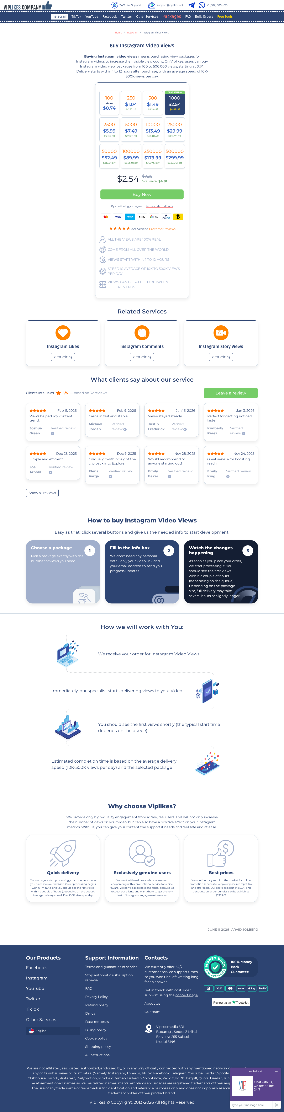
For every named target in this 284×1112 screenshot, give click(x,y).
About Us (152, 1003)
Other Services (147, 17)
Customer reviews (162, 229)
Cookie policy (96, 1038)
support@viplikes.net (170, 5)
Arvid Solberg (244, 929)
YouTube (91, 17)
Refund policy (96, 1005)
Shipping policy (98, 1047)
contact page (186, 995)
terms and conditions (159, 206)
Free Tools (225, 17)
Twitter (126, 17)
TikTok (76, 17)
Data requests (97, 1022)
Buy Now (142, 194)
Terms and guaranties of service (111, 967)
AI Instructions (97, 1055)
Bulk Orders (204, 17)
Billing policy (95, 1030)
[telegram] (192, 5)
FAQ (188, 17)
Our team (152, 1012)
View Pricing (63, 357)
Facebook (109, 17)
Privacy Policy (96, 997)
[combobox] (53, 1031)
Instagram (59, 17)
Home (118, 32)
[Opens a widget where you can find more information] (255, 1088)
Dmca (90, 1013)
